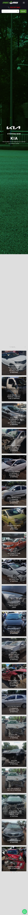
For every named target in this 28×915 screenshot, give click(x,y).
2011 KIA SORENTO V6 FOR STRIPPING (14, 789)
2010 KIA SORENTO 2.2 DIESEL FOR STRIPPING (14, 813)
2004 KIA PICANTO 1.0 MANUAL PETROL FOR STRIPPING (14, 500)
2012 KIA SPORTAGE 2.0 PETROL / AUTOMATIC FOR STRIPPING (14, 551)
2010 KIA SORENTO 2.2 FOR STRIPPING (14, 840)
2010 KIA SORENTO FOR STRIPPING (14, 736)
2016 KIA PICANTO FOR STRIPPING (14, 867)
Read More (15, 374)
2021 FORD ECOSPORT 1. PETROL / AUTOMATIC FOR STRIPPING (14, 421)
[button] (24, 2)
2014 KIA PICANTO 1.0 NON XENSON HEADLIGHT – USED (14, 604)
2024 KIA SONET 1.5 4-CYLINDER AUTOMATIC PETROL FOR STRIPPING (14, 369)
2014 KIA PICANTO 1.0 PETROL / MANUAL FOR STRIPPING (14, 448)
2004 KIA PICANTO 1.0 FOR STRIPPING (14, 527)
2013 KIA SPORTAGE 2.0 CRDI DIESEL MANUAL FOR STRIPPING (14, 656)
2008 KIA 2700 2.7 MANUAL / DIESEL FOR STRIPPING (14, 396)
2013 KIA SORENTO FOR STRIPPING (14, 762)
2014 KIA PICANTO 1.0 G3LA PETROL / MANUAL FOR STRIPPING (14, 631)
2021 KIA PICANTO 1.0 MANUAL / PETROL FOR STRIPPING (14, 578)
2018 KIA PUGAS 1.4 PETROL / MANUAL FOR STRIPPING (14, 474)
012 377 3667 (15, 7)
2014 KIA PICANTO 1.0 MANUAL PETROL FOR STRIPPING (14, 709)
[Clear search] (17, 11)
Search (23, 11)
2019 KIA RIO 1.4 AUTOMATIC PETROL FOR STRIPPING (14, 683)
